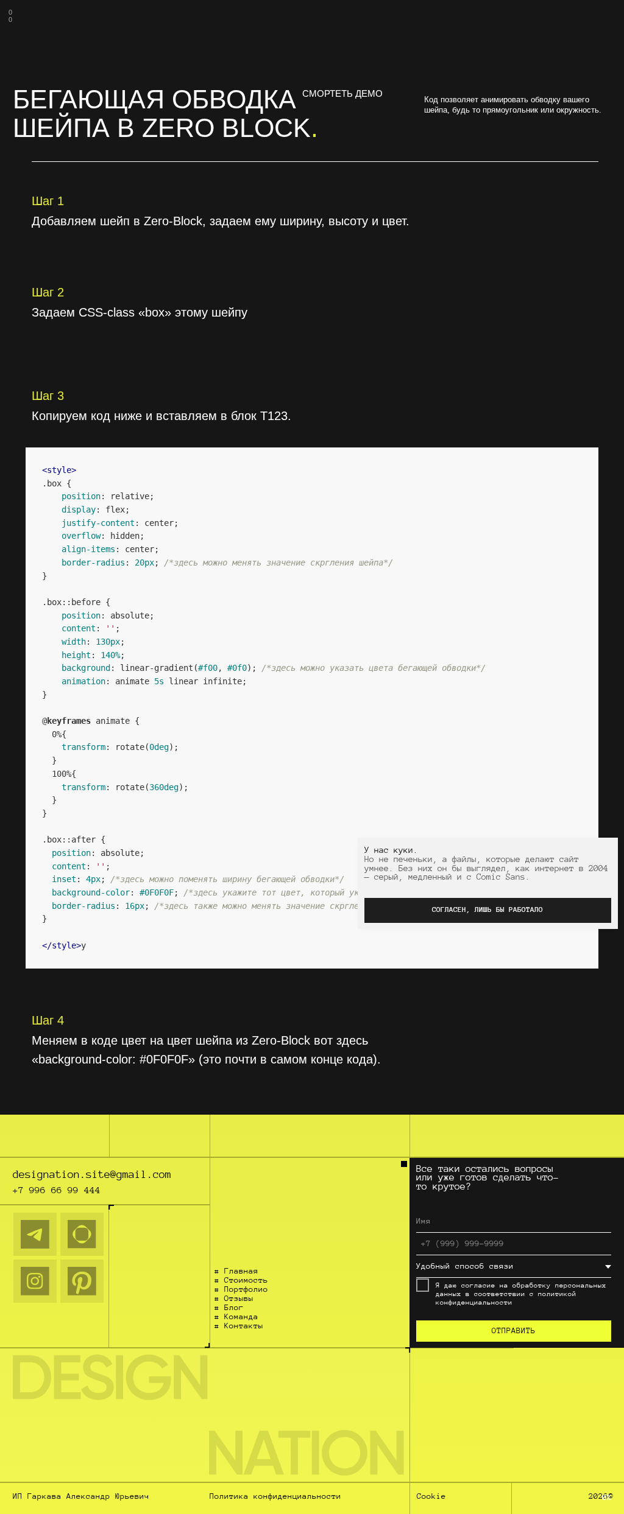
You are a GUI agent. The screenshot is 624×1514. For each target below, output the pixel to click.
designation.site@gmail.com (92, 1174)
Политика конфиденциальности (275, 1496)
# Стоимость (241, 1280)
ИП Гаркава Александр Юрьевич (81, 1496)
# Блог (229, 1307)
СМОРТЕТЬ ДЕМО (342, 93)
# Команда (236, 1316)
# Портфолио (241, 1289)
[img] (35, 1234)
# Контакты (238, 1326)
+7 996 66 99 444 (57, 1190)
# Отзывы (234, 1298)
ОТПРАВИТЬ (514, 1331)
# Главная (236, 1271)
